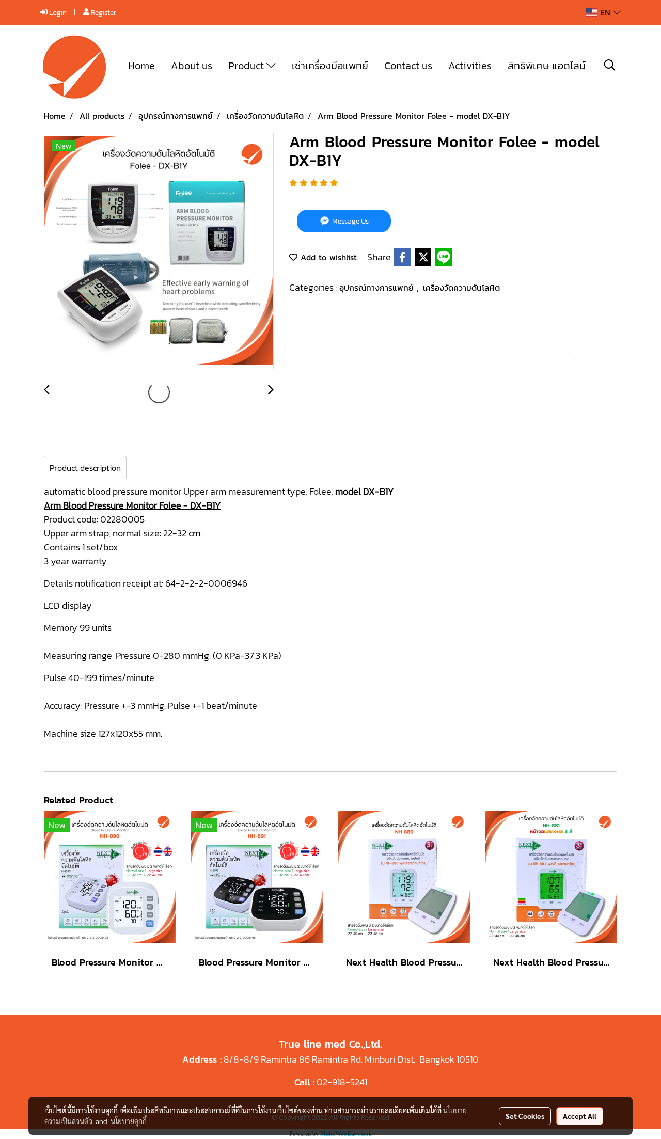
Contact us (408, 65)
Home (141, 65)
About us (191, 65)
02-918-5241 (342, 1082)
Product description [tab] (85, 468)
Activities (470, 65)
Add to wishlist (327, 257)
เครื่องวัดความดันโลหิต (461, 287)
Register (102, 12)
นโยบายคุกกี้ (129, 1121)
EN (605, 12)
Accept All (579, 1115)
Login (57, 12)
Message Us (349, 221)
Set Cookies (525, 1115)
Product (247, 65)
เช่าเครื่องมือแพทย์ (330, 65)
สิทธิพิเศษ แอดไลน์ (547, 65)
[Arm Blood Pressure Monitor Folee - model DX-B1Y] (158, 251)
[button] (610, 65)
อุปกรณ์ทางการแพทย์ (378, 287)
